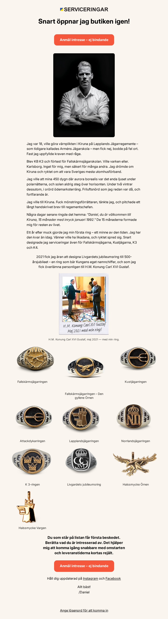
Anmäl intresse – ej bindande (84, 40)
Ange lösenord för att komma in (84, 610)
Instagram (90, 578)
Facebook (113, 578)
